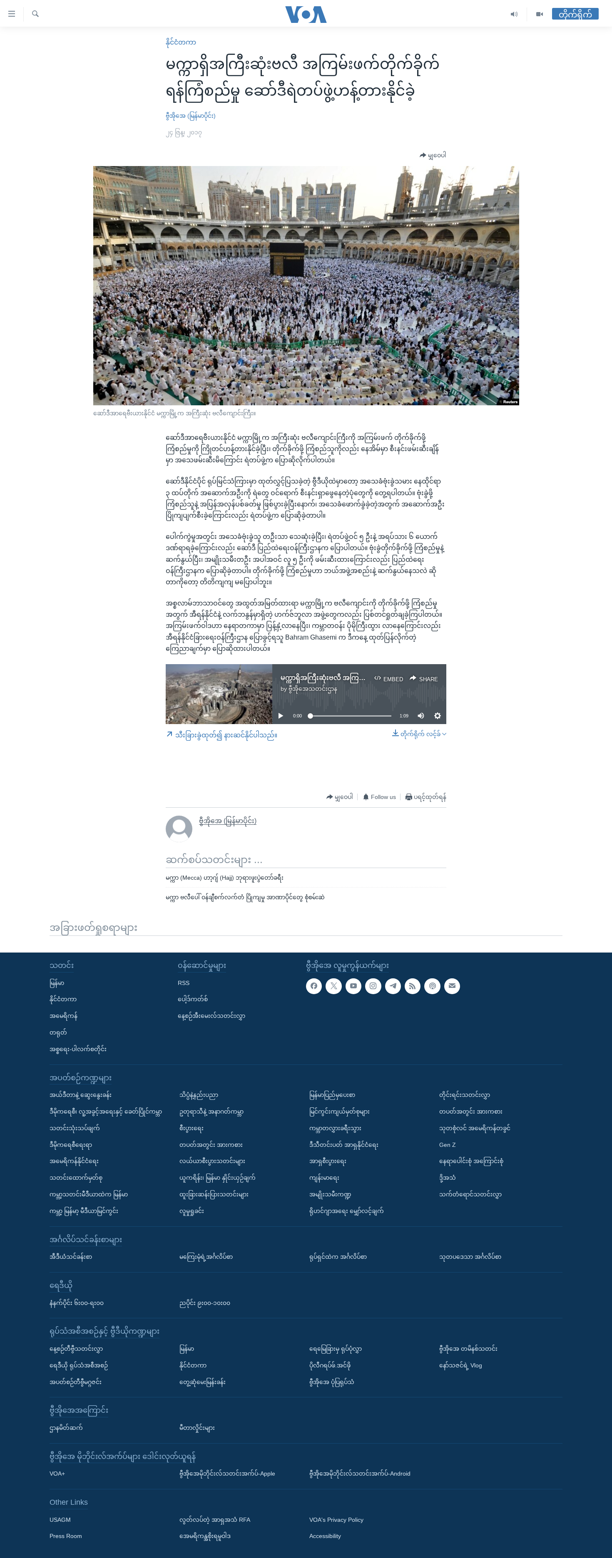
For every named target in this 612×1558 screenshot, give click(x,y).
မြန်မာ (57, 983)
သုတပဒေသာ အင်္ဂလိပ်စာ (470, 1256)
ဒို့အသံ (447, 1177)
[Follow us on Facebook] (314, 986)
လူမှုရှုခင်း (191, 1211)
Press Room (66, 1536)
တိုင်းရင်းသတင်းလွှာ (464, 1095)
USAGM (60, 1519)
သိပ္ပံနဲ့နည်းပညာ (198, 1095)
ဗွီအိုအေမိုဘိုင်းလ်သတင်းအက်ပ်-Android (359, 1473)
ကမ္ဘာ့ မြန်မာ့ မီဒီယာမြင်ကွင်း (84, 1211)
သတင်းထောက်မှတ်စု (76, 1177)
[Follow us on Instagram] (373, 986)
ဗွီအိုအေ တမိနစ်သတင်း (468, 1348)
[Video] (539, 14)
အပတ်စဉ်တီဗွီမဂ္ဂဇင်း (76, 1382)
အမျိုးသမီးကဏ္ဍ (330, 1194)
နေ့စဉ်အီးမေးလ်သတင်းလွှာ (211, 1015)
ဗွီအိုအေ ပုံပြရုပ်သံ (331, 1382)
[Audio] (514, 14)
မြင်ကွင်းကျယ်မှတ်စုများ (339, 1111)
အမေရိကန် (63, 1015)
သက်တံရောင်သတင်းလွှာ (470, 1194)
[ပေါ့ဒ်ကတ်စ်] (432, 986)
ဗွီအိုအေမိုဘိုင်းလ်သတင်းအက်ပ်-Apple (227, 1473)
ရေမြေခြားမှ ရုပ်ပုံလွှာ (335, 1348)
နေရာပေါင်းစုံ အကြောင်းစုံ (471, 1161)
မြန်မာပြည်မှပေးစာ (332, 1095)
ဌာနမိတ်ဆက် (66, 1427)
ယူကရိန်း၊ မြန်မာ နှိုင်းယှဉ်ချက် (217, 1177)
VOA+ (57, 1473)
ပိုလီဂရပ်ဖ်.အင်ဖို (330, 1365)
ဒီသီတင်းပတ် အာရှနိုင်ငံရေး (343, 1144)
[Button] (433, 155)
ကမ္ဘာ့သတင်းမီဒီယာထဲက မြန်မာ (89, 1194)
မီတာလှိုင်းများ (197, 1427)
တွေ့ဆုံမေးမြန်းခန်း (202, 1382)
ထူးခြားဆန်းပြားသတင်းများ (214, 1194)
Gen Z (447, 1144)
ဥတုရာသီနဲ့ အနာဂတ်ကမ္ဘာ (211, 1111)
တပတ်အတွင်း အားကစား (211, 1144)
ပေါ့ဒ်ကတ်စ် (193, 999)
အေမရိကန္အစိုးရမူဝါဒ (205, 1536)
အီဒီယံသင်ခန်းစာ (71, 1256)
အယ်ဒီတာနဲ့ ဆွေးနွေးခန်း (81, 1095)
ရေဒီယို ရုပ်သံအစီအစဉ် (79, 1365)
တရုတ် (58, 1032)
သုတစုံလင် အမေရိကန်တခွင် (474, 1128)
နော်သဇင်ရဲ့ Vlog (460, 1365)
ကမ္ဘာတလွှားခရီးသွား (335, 1128)
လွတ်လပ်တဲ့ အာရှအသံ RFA (214, 1519)
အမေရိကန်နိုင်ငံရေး (74, 1161)
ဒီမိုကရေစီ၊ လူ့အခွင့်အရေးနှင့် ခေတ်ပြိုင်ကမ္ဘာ (106, 1111)
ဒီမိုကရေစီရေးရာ (71, 1144)
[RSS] (412, 986)
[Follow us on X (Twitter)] (333, 986)
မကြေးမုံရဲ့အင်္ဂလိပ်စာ (206, 1256)
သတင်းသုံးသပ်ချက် (75, 1128)
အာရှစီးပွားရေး (327, 1161)
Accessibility (325, 1536)
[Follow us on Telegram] (393, 986)
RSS (183, 983)
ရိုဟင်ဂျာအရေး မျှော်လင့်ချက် (346, 1211)
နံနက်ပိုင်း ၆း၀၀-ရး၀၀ (77, 1303)
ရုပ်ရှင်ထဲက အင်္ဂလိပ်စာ (338, 1256)
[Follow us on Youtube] (353, 986)
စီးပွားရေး (191, 1128)
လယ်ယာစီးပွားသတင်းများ (212, 1161)
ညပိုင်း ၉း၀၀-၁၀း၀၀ (204, 1303)
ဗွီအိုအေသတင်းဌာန (313, 688)
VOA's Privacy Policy (336, 1519)
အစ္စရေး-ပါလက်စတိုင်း (78, 1049)
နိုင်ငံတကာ (181, 42)
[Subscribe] (452, 986)
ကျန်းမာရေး (324, 1177)
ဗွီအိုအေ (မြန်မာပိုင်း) (191, 115)
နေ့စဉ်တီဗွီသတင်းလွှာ (76, 1348)
